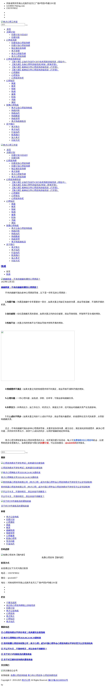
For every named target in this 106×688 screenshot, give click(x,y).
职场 (13, 97)
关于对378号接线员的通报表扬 (15, 506)
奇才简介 (15, 127)
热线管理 (15, 118)
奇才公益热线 (12, 517)
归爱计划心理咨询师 (20, 45)
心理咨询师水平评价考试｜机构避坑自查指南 (21, 468)
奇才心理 (26, 680)
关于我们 (10, 124)
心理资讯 (15, 75)
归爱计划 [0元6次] (19, 35)
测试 (13, 102)
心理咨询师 (11, 40)
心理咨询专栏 (17, 78)
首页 (8, 29)
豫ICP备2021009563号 (58, 680)
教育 (13, 86)
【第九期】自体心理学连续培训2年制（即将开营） (34, 64)
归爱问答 (15, 37)
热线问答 (15, 110)
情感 (13, 91)
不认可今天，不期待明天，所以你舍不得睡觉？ (22, 496)
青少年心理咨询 (35, 675)
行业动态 (15, 132)
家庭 (13, 83)
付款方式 (15, 140)
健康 (13, 94)
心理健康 (10, 536)
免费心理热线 (12, 105)
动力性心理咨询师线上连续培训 (20, 605)
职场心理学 (11, 538)
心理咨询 (10, 613)
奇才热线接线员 (18, 121)
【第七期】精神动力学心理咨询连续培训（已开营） (35, 70)
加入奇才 (15, 137)
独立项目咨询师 (18, 48)
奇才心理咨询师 (18, 56)
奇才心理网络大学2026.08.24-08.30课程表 (19, 477)
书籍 (13, 99)
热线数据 (15, 116)
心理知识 (10, 81)
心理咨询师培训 (13, 59)
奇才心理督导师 (18, 53)
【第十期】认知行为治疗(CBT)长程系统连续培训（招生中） (38, 62)
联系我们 (15, 135)
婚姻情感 (10, 530)
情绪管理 (10, 533)
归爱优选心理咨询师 (20, 43)
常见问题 (10, 541)
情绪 (13, 89)
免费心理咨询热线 (19, 675)
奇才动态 (15, 129)
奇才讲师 (15, 51)
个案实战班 (11, 603)
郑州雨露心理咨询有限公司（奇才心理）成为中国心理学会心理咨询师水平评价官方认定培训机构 (45, 487)
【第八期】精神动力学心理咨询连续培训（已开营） (35, 67)
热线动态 (15, 113)
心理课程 (15, 72)
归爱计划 (10, 32)
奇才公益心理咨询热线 (21, 108)
